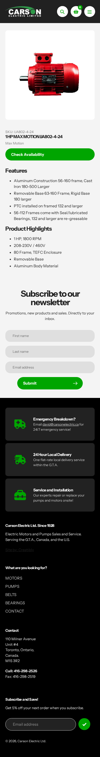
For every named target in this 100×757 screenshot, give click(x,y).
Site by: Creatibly (19, 549)
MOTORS (13, 578)
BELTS (11, 594)
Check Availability (27, 154)
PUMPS (12, 586)
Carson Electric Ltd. (31, 741)
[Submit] (84, 724)
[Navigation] (89, 11)
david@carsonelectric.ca (60, 424)
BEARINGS (15, 602)
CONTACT (14, 611)
